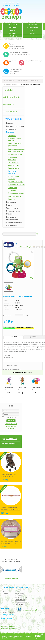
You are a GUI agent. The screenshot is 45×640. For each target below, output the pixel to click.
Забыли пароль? (11, 424)
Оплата (17, 591)
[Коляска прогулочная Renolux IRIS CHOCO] (11, 462)
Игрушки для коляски (16, 185)
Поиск (12, 30)
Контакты (12, 33)
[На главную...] (11, 19)
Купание (9, 214)
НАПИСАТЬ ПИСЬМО (8, 628)
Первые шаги (13, 168)
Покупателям (21, 588)
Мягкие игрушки (14, 196)
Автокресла (11, 129)
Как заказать (32, 25)
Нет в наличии (9, 328)
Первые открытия (15, 154)
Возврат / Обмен (21, 598)
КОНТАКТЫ (6, 609)
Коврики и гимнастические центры (14, 138)
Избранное (19, 604)
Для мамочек (12, 225)
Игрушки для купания (16, 193)
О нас (4, 591)
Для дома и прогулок (15, 126)
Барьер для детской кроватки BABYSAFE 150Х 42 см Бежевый (11, 543)
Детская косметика (14, 222)
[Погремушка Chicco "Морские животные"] (36, 381)
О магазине (13, 25)
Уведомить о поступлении (24, 328)
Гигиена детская (13, 211)
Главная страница (9, 80)
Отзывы (32, 33)
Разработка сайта (39, 638)
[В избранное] (31, 252)
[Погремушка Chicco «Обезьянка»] (22, 381)
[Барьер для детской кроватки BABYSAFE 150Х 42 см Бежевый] (11, 529)
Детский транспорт (15, 182)
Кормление (11, 202)
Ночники (11, 199)
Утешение (10, 205)
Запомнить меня (12, 417)
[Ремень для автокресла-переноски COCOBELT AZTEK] (11, 495)
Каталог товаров (23, 80)
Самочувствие (12, 208)
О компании (8, 588)
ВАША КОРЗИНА (11, 439)
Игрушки (33, 80)
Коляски (9, 123)
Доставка (12, 27)
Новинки (9, 104)
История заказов (21, 602)
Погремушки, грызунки (10, 84)
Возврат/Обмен (32, 27)
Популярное (11, 112)
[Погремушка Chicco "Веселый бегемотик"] (9, 381)
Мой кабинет (12, 36)
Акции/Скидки (12, 97)
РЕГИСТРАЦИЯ (11, 426)
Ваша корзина (20, 600)
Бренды (9, 90)
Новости (32, 30)
